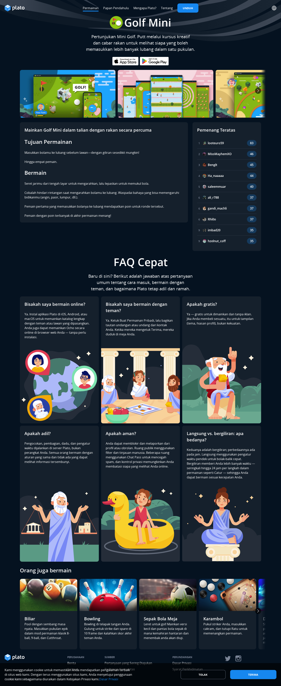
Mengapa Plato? (144, 8)
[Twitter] (227, 658)
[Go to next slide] (258, 91)
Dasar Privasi (108, 679)
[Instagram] (238, 658)
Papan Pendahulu (116, 8)
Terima (253, 674)
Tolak (203, 674)
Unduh (188, 8)
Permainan (91, 8)
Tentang (167, 8)
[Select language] (274, 8)
